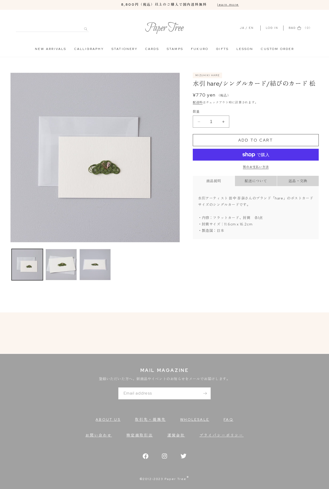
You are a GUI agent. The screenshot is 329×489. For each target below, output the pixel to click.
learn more (228, 5)
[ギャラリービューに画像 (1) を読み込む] (27, 264)
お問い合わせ (98, 435)
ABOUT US (108, 419)
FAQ (228, 419)
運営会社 (176, 435)
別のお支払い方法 (256, 167)
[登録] (205, 393)
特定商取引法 (139, 435)
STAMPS (175, 49)
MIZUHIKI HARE (207, 75)
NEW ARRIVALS (50, 49)
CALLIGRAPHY (89, 49)
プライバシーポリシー (221, 435)
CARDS (152, 49)
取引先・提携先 (150, 419)
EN (251, 28)
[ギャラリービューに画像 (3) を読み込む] (95, 264)
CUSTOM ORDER (277, 49)
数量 (196, 111)
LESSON (244, 49)
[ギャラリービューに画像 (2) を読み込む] (61, 264)
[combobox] (52, 26)
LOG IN (272, 28)
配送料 (198, 103)
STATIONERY (125, 49)
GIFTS (222, 49)
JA (242, 28)
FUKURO (199, 49)
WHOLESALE (194, 419)
